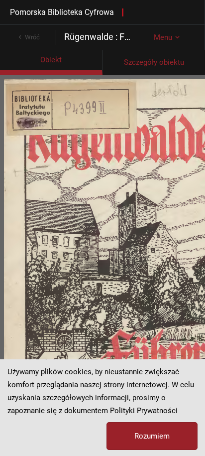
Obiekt (51, 59)
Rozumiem (152, 436)
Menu (163, 37)
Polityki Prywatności (144, 410)
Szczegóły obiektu (154, 62)
